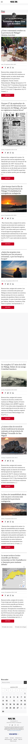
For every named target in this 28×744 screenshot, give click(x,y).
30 (3, 711)
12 (14, 701)
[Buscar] (25, 682)
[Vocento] (14, 734)
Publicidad (15, 739)
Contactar (6, 737)
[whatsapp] (18, 725)
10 (7, 701)
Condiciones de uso (18, 737)
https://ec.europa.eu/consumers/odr (15, 730)
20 (18, 704)
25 (10, 708)
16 (3, 704)
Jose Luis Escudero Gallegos (14, 18)
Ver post (7, 95)
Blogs (3, 11)
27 (17, 708)
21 (21, 704)
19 (14, 704)
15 (25, 701)
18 (10, 704)
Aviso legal (12, 737)
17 (6, 704)
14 (21, 701)
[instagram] (15, 725)
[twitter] (12, 725)
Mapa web (20, 739)
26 (14, 708)
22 (25, 704)
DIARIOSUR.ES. (14, 718)
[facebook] (9, 725)
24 (7, 708)
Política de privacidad (8, 739)
